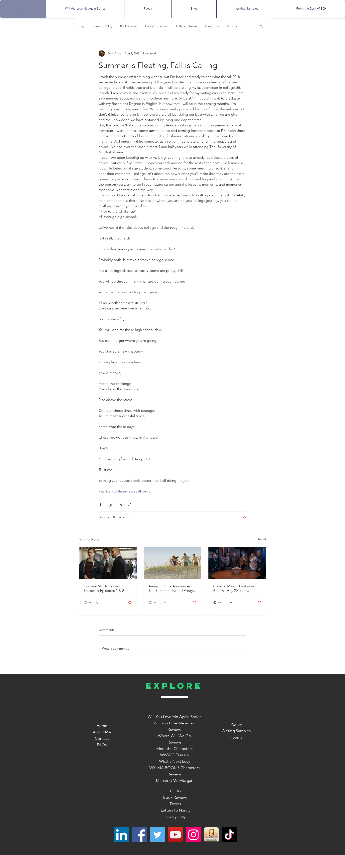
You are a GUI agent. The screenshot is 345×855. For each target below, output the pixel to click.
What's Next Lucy (174, 761)
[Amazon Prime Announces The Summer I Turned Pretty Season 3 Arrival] (172, 563)
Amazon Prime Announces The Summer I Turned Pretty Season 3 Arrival (171, 588)
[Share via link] (130, 505)
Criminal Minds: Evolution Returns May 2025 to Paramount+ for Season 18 (234, 588)
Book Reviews (128, 26)
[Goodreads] (211, 834)
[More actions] (244, 53)
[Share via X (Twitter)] (110, 505)
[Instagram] (193, 834)
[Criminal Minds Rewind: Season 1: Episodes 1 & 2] (108, 563)
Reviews (175, 742)
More (230, 26)
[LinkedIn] (121, 834)
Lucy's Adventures (156, 26)
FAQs (102, 744)
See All (262, 539)
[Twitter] (157, 834)
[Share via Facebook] (100, 505)
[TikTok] (229, 834)
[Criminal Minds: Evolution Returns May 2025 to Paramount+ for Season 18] (237, 563)
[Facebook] (139, 834)
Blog (81, 26)
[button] (261, 26)
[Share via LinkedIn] (120, 505)
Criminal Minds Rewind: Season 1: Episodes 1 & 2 (104, 588)
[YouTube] (175, 834)
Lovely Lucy (212, 26)
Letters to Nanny (186, 26)
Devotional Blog (102, 26)
